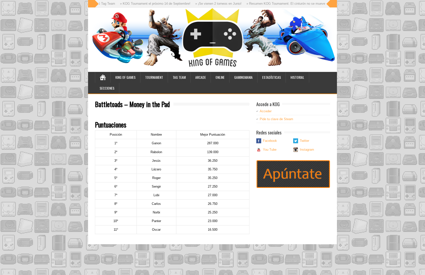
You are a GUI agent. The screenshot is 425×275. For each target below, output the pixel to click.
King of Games (125, 77)
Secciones (107, 88)
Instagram (307, 149)
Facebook (270, 141)
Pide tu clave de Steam (276, 119)
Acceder (266, 111)
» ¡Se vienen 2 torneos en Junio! (211, 3)
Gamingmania (243, 77)
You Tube (269, 149)
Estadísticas (271, 77)
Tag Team (179, 77)
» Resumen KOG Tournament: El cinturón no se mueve (279, 3)
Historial (297, 77)
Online (220, 77)
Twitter (304, 141)
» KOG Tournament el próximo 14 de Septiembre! (148, 3)
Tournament (154, 77)
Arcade (200, 77)
